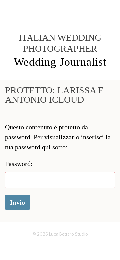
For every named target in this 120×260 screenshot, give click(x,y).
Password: (19, 163)
